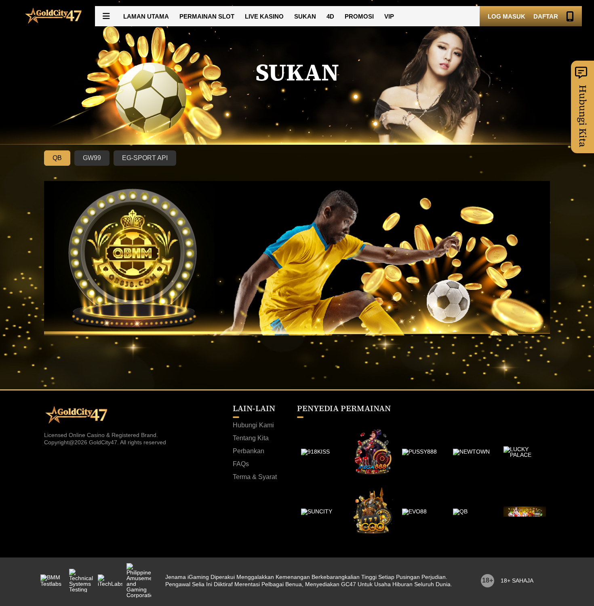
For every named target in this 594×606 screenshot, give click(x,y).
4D (330, 16)
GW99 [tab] (92, 157)
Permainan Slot (206, 16)
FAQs (241, 464)
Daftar (545, 16)
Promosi (359, 16)
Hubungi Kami (253, 425)
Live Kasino (264, 16)
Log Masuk (506, 16)
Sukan (305, 16)
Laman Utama (146, 16)
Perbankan (248, 451)
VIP (389, 16)
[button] (106, 16)
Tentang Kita (251, 438)
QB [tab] (57, 157)
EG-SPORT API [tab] (145, 157)
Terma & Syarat (255, 477)
